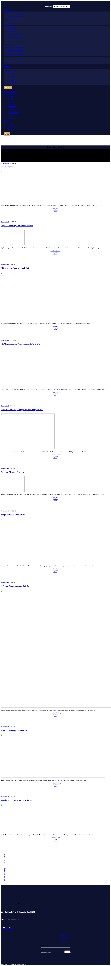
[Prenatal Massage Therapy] (13, 491)
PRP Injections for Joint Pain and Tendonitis (20, 344)
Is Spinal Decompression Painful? (16, 586)
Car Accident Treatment (67, 938)
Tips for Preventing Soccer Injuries (16, 800)
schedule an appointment (61, 6)
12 (5, 871)
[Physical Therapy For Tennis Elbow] (13, 245)
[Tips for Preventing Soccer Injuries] (26, 832)
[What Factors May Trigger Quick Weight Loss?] (28, 449)
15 (5, 876)
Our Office (64, 935)
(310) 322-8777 (48, 6)
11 (4, 870)
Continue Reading (56, 208)
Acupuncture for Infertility (13, 515)
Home (62, 934)
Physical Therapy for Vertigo (14, 730)
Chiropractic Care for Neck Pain (15, 268)
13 (5, 873)
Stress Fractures (8, 167)
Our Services (64, 937)
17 (5, 879)
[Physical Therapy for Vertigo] (53, 777)
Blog (62, 940)
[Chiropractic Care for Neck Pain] (37, 320)
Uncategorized (5, 163)
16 (5, 877)
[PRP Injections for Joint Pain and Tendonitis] (27, 386)
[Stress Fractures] (26, 202)
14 (5, 874)
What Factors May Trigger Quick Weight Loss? (22, 409)
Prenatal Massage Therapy (13, 472)
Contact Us (64, 941)
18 (5, 881)
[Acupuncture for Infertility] (37, 563)
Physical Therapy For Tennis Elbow (17, 225)
